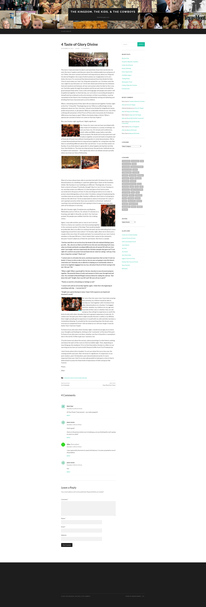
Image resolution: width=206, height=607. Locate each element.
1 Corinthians (126, 161)
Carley (134, 164)
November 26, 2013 (67, 48)
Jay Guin (124, 248)
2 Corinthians (135, 161)
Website (63, 535)
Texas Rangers (126, 206)
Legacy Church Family (136, 189)
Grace (139, 184)
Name (63, 518)
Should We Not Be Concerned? (135, 118)
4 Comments (85, 48)
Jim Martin (125, 251)
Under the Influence (127, 65)
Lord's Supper (126, 192)
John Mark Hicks (126, 255)
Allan (77, 48)
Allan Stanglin (66, 31)
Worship (84, 378)
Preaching (130, 198)
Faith (132, 178)
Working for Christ (127, 82)
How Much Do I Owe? (109, 384)
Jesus (136, 186)
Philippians (138, 195)
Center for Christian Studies (129, 235)
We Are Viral (125, 58)
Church (135, 169)
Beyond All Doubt (132, 130)
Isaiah (131, 186)
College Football (127, 172)
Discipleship (133, 175)
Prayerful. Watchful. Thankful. (130, 61)
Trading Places (126, 78)
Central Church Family (76, 378)
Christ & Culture (127, 169)
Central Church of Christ (128, 238)
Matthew (125, 195)
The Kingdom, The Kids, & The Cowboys (103, 11)
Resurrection (131, 201)
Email (63, 527)
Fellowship (138, 178)
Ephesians (140, 175)
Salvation (125, 204)
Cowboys (125, 175)
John (141, 186)
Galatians (133, 181)
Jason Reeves (125, 245)
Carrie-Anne (126, 166)
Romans (139, 201)
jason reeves (71, 422)
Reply (68, 415)
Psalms (124, 201)
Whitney (140, 206)
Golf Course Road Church (129, 184)
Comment (64, 499)
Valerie (133, 206)
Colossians (135, 172)
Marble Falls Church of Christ (130, 262)
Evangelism (125, 178)
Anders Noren (136, 596)
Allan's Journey (126, 164)
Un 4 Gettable (65, 384)
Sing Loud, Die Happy (132, 111)
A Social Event (126, 88)
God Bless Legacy (126, 75)
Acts (142, 161)
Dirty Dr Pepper (131, 104)
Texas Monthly (126, 265)
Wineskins (125, 268)
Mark (137, 192)
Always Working (126, 68)
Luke (133, 192)
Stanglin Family (133, 204)
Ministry (131, 195)
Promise (138, 198)
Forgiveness (126, 181)
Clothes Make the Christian (129, 85)
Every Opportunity (127, 71)
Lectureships (126, 189)
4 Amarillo (67, 378)
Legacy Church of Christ (128, 258)
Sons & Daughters (134, 126)
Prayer (124, 198)
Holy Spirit (125, 186)
